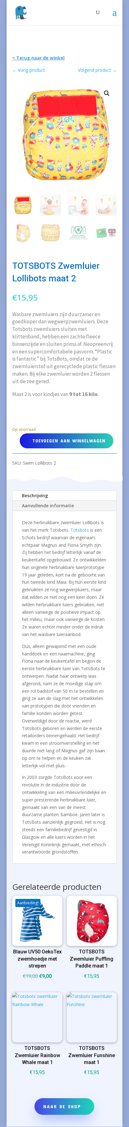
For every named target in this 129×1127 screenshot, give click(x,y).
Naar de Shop (62, 1106)
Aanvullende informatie (48, 506)
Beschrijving (35, 495)
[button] (106, 93)
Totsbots (79, 530)
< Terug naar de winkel (38, 58)
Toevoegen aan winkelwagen (69, 440)
